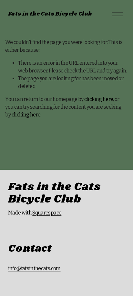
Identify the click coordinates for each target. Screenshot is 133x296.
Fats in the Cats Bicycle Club (50, 14)
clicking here (98, 99)
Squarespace (46, 213)
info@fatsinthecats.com (34, 268)
